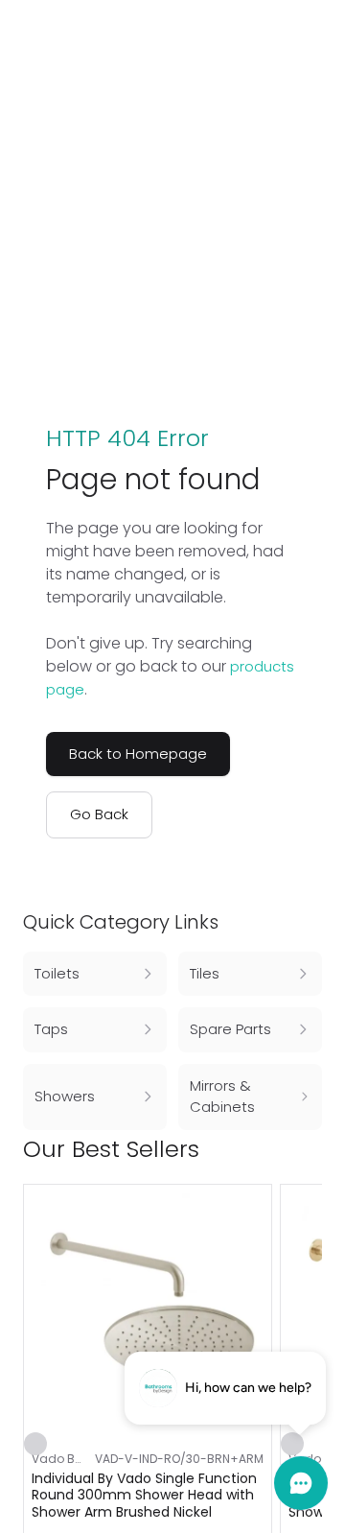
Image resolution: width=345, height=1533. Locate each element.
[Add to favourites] (35, 1443)
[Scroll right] (310, 1149)
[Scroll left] (279, 1149)
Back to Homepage (138, 753)
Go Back (99, 814)
